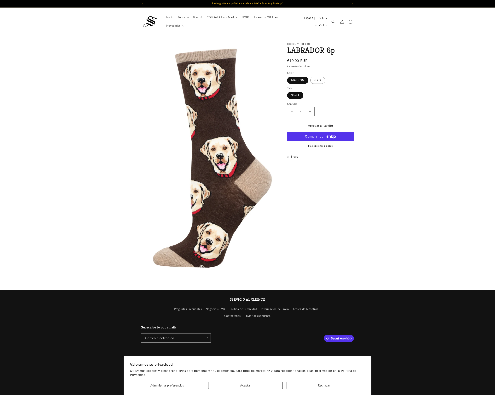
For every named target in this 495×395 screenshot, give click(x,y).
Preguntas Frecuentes (188, 308)
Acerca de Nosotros (305, 308)
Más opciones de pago (320, 145)
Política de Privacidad (243, 308)
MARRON (297, 80)
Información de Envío (275, 308)
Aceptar (245, 385)
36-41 (295, 95)
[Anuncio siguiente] (352, 3)
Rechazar (324, 385)
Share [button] (294, 156)
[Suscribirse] (206, 337)
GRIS (317, 80)
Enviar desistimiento (258, 315)
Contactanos (232, 315)
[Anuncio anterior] (142, 3)
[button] (183, 17)
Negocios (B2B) (216, 308)
